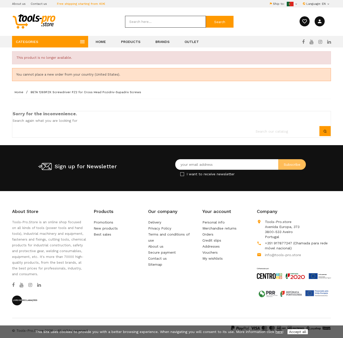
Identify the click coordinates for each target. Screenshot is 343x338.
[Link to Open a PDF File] (294, 269)
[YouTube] (311, 42)
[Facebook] (303, 42)
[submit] (220, 22)
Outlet (192, 42)
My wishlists (212, 258)
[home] (33, 21)
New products (106, 228)
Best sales (102, 234)
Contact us (39, 4)
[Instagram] (320, 42)
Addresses (211, 246)
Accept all (297, 332)
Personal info (213, 222)
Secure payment (162, 252)
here (279, 332)
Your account (216, 211)
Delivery (154, 222)
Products (130, 42)
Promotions (103, 222)
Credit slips (211, 240)
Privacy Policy (159, 228)
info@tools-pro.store (283, 255)
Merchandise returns (219, 228)
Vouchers (210, 252)
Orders (207, 234)
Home (101, 42)
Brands (162, 42)
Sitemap (155, 264)
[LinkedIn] (329, 42)
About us (19, 4)
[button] (330, 322)
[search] (165, 21)
